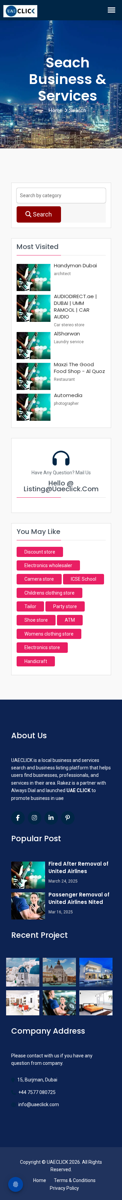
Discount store (39, 552)
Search (42, 214)
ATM (70, 620)
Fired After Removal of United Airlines (78, 867)
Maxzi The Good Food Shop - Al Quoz (79, 368)
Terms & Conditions (75, 1180)
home (55, 110)
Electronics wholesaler (48, 565)
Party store (65, 606)
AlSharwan (67, 333)
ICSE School (83, 579)
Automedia (68, 395)
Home (39, 1180)
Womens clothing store (49, 634)
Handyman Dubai (75, 265)
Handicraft (35, 661)
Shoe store (36, 620)
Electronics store (42, 647)
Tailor (30, 606)
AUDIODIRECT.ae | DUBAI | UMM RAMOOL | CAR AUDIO (75, 306)
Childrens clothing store (49, 593)
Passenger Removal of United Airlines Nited (78, 898)
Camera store (39, 579)
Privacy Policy (64, 1188)
